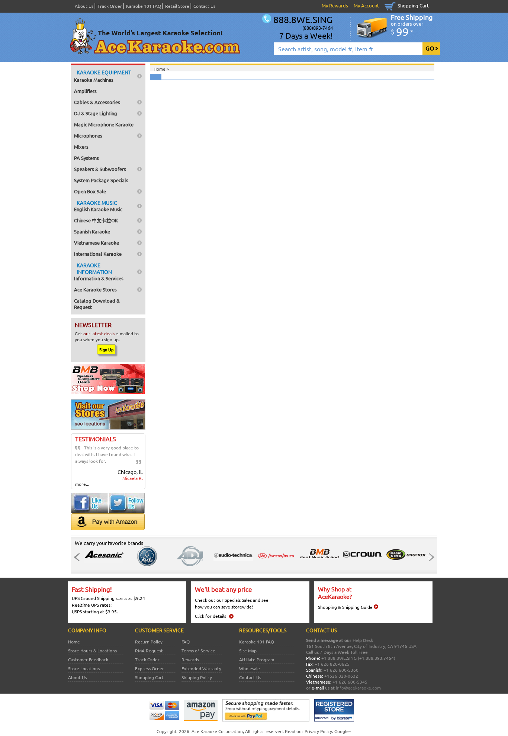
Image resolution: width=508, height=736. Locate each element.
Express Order (149, 668)
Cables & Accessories (97, 102)
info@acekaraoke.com (358, 688)
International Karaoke (98, 254)
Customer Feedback (88, 659)
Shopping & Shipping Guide (345, 607)
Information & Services (98, 271)
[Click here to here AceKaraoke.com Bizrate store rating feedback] (334, 720)
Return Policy (149, 642)
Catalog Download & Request (97, 303)
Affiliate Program (256, 659)
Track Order (109, 6)
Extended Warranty (201, 668)
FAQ (185, 642)
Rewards (190, 659)
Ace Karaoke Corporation (217, 731)
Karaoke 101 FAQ (143, 6)
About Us (84, 6)
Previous (79, 557)
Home (74, 642)
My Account (366, 5)
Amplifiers (85, 91)
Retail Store (177, 6)
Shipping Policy (196, 677)
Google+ (342, 731)
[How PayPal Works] (265, 720)
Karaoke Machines (102, 76)
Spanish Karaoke (92, 231)
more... (82, 484)
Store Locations (84, 668)
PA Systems (86, 158)
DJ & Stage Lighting (95, 113)
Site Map (248, 650)
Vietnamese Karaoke (96, 242)
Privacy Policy (318, 731)
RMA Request (149, 650)
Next (429, 557)
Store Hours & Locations (92, 650)
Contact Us (204, 6)
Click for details (210, 616)
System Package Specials (101, 180)
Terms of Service (198, 650)
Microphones (88, 135)
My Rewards (335, 5)
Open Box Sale (90, 191)
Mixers (81, 146)
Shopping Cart (413, 5)
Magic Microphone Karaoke (104, 124)
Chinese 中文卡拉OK (96, 220)
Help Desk (363, 640)
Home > (161, 69)
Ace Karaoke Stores (95, 289)
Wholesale (249, 668)
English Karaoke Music (98, 205)
